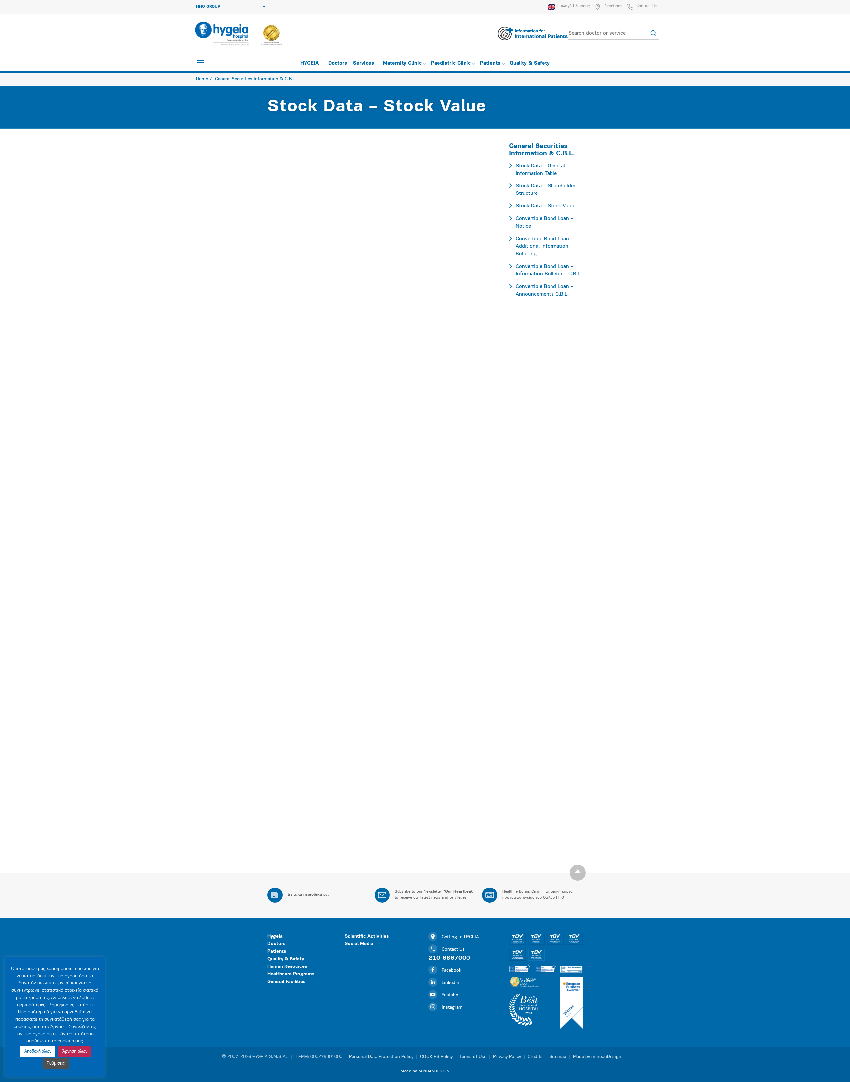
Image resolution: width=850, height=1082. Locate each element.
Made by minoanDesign (597, 1056)
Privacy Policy (507, 1056)
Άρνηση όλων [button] (74, 1051)
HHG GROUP (208, 7)
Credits (535, 1056)
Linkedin (450, 982)
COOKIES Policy (436, 1056)
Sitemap (557, 1056)
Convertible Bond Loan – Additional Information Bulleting (544, 246)
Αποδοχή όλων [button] (37, 1051)
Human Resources (287, 966)
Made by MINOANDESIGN (425, 1071)
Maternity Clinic (402, 63)
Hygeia (275, 936)
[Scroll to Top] (577, 872)
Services (363, 63)
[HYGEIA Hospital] (221, 33)
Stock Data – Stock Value (545, 206)
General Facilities (286, 981)
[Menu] (200, 63)
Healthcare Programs (290, 974)
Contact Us (646, 6)
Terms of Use (472, 1056)
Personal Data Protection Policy (381, 1056)
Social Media (359, 943)
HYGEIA (309, 63)
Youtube (450, 995)
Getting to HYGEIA (460, 937)
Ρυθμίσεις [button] (56, 1063)
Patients (490, 63)
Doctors (337, 63)
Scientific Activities (367, 936)
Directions (613, 6)
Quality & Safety (530, 63)
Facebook (451, 970)
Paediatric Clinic (451, 63)
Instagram (452, 1007)
